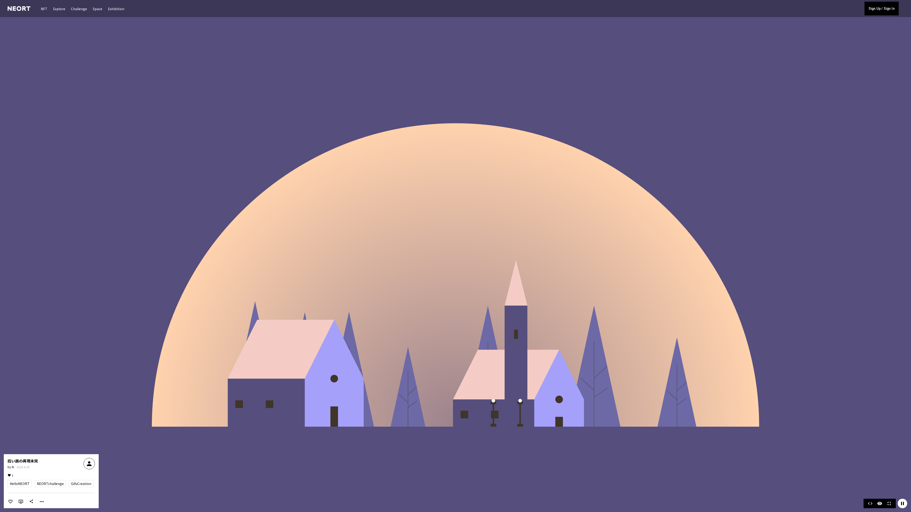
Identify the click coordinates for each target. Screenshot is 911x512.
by (11, 467)
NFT (44, 8)
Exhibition (116, 8)
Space (97, 8)
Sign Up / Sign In (882, 8)
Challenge (79, 8)
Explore (59, 8)
